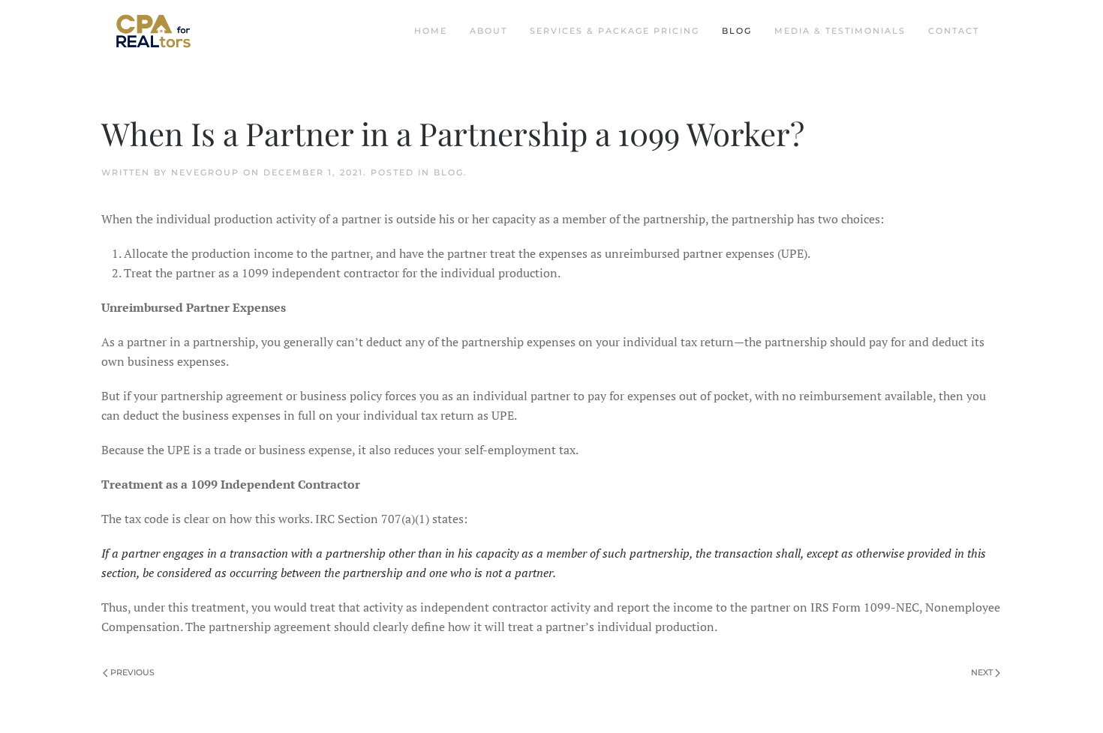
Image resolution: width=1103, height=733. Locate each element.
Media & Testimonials (840, 30)
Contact (953, 30)
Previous (132, 672)
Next (982, 672)
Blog (737, 30)
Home (430, 30)
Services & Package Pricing (614, 30)
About (488, 30)
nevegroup (205, 172)
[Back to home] (153, 31)
